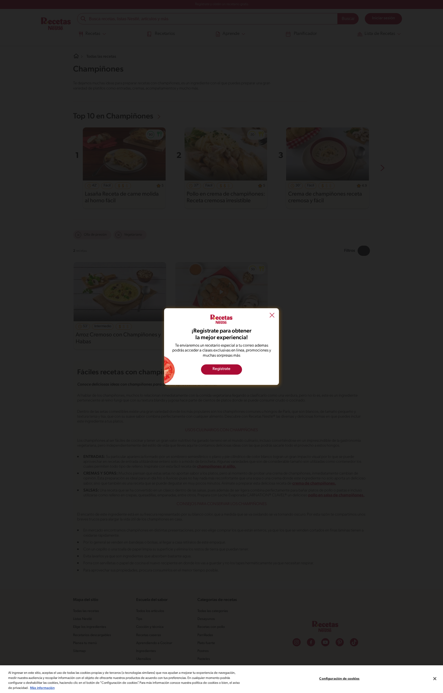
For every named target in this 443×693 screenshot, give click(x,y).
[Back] (272, 315)
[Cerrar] (434, 678)
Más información (42, 687)
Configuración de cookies (339, 678)
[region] (221, 679)
